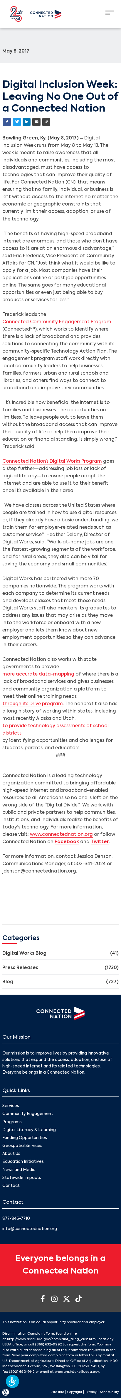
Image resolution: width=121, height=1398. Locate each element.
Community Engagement (27, 1114)
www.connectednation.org (61, 834)
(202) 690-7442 (22, 1372)
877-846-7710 (16, 1219)
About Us (11, 1154)
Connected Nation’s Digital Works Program (52, 461)
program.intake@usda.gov (77, 1372)
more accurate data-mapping (38, 674)
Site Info (57, 1392)
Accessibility (109, 1392)
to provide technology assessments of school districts (55, 730)
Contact (11, 1186)
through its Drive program (32, 704)
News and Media (19, 1170)
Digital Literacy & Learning (29, 1130)
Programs (12, 1122)
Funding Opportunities (24, 1138)
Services (10, 1106)
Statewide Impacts (21, 1178)
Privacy (91, 1392)
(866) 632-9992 (48, 1344)
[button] (12, 1381)
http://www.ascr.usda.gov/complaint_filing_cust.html (52, 1339)
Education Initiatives (23, 1162)
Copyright (74, 1392)
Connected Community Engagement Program (56, 322)
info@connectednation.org (29, 1229)
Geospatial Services (22, 1146)
